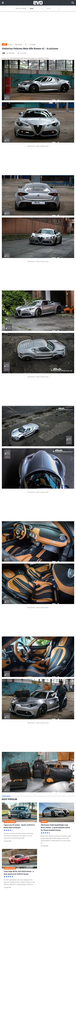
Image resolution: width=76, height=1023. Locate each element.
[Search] (72, 2)
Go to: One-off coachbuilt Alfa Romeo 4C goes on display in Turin (25, 58)
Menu (3, 3)
